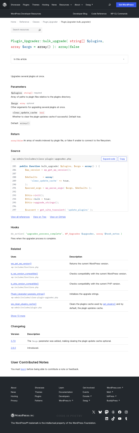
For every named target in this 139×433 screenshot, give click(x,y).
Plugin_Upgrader (50, 22)
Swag (86, 400)
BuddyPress (113, 400)
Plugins (38, 396)
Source (15, 151)
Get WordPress (126, 5)
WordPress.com (115, 388)
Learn (61, 388)
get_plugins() (109, 304)
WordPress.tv (66, 400)
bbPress (112, 396)
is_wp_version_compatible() (24, 273)
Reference (24, 22)
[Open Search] (109, 5)
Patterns (38, 400)
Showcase (39, 388)
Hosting (14, 396)
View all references (20, 216)
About (13, 388)
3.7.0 (13, 341)
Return (15, 134)
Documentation (66, 392)
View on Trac (39, 216)
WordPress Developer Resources (26, 14)
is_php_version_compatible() (25, 283)
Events (86, 392)
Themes (38, 392)
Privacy (14, 400)
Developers (64, 396)
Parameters (18, 86)
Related (16, 249)
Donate (87, 396)
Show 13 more (18, 315)
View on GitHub (58, 216)
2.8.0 (13, 348)
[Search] (39, 30)
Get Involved (88, 388)
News (13, 392)
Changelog (18, 326)
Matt (110, 392)
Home (13, 22)
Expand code (109, 159)
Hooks (15, 227)
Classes (36, 22)
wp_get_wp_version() (21, 263)
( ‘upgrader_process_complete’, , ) (66, 233)
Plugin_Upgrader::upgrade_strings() (28, 294)
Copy (122, 159)
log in (23, 369)
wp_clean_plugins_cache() (24, 304)
